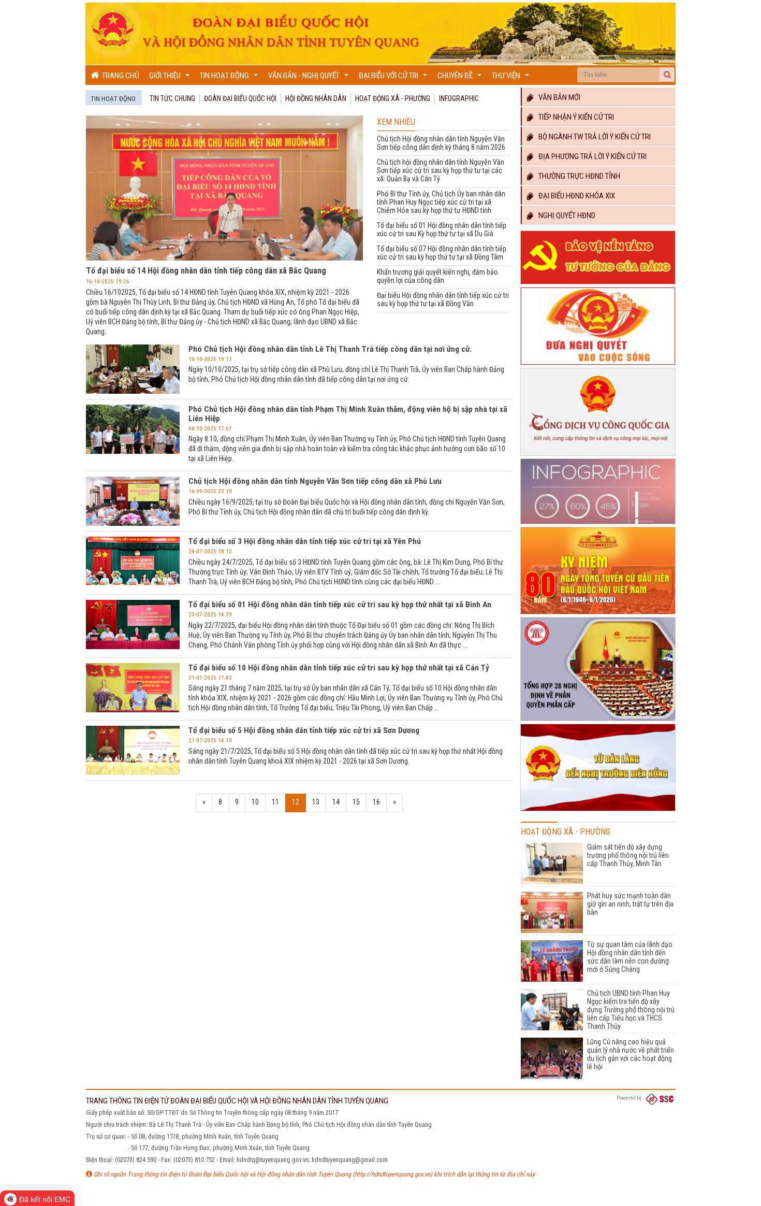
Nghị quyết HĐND (564, 215)
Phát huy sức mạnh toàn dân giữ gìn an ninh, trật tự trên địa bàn (630, 904)
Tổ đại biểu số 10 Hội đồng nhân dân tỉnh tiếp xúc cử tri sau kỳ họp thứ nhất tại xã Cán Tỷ (338, 667)
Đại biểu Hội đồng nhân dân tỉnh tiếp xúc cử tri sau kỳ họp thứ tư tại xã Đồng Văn (443, 299)
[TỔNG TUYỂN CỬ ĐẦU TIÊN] (598, 614)
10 (255, 802)
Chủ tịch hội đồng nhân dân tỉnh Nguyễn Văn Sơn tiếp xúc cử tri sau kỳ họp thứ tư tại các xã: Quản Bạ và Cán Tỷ (440, 170)
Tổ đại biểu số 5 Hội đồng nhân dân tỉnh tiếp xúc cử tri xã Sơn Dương (303, 730)
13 (315, 802)
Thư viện (512, 78)
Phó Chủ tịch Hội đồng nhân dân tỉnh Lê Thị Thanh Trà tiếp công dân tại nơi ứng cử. (330, 349)
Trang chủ (119, 75)
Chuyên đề (460, 78)
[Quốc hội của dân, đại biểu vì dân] (598, 811)
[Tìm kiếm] (667, 74)
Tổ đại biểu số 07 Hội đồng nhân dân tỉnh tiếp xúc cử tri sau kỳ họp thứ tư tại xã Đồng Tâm (441, 253)
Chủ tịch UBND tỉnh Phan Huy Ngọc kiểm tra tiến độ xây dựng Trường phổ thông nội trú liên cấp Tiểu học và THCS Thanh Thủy (631, 1009)
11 (275, 802)
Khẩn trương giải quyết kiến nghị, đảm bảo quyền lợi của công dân (437, 276)
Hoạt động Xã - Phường (392, 98)
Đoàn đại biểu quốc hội (240, 98)
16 (376, 802)
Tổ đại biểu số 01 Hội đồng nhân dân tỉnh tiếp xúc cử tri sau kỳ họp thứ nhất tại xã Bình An (339, 604)
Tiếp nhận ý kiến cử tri (574, 117)
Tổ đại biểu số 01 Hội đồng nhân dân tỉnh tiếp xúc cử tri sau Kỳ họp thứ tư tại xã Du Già (441, 229)
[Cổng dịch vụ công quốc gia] (598, 456)
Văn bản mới (557, 97)
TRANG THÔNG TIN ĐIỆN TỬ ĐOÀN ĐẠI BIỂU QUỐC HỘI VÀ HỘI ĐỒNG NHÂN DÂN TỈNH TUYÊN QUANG (237, 1101)
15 (356, 802)
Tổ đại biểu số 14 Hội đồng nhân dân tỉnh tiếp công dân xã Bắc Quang (206, 271)
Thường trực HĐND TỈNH (577, 176)
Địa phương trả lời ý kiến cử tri (590, 156)
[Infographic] (598, 524)
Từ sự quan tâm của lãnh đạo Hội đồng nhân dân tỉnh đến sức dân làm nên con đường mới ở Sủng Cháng (629, 956)
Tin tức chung (172, 98)
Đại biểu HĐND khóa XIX (574, 195)
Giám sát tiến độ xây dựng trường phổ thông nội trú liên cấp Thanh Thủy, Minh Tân (628, 855)
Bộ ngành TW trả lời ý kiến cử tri (592, 136)
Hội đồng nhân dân (315, 98)
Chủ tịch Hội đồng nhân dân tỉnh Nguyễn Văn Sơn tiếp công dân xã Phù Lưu (315, 481)
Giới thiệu (170, 78)
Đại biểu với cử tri (394, 78)
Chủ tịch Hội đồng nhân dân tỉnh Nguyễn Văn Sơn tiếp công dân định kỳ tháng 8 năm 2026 (441, 143)
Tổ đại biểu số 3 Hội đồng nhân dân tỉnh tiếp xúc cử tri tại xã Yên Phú (304, 541)
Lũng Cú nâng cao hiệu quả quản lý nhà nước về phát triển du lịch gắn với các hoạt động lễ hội (630, 1054)
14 (336, 802)
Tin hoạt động (230, 78)
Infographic (459, 98)
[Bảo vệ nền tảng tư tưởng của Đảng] (598, 284)
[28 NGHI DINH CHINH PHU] (598, 721)
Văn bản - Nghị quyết (309, 78)
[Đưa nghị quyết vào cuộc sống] (598, 365)
